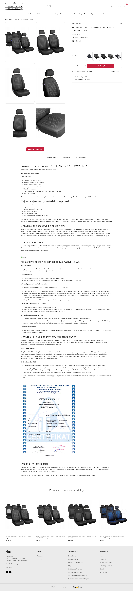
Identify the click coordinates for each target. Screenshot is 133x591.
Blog (69, 566)
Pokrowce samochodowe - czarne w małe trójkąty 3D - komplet (82, 537)
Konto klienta (72, 556)
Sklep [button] (39, 551)
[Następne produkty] (124, 511)
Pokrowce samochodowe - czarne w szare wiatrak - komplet (18, 537)
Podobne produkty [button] (73, 490)
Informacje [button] (104, 551)
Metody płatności (73, 559)
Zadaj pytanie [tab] (80, 157)
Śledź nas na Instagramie (75, 572)
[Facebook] (7, 572)
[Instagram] (10, 572)
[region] (104, 56)
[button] (20, 42)
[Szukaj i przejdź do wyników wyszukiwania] (87, 6)
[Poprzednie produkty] (9, 511)
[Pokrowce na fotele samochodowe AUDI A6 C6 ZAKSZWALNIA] (89, 56)
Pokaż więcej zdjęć (35, 149)
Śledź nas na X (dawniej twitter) (77, 575)
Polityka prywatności (106, 562)
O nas (101, 556)
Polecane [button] (54, 490)
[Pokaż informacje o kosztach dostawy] (90, 80)
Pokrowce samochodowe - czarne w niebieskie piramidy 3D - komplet (111, 537)
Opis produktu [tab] (53, 157)
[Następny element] (119, 56)
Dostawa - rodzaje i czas (75, 562)
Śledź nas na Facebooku (75, 569)
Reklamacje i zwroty (106, 566)
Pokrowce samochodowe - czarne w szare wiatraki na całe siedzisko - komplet (50, 537)
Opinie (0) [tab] (66, 157)
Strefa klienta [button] (73, 551)
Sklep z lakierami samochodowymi (78, 579)
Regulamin (103, 559)
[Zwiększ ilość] (81, 66)
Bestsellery (40, 559)
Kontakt (102, 569)
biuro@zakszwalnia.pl (12, 564)
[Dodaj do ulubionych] (118, 66)
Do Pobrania (103, 572)
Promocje (40, 556)
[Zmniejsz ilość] (73, 66)
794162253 (9, 567)
